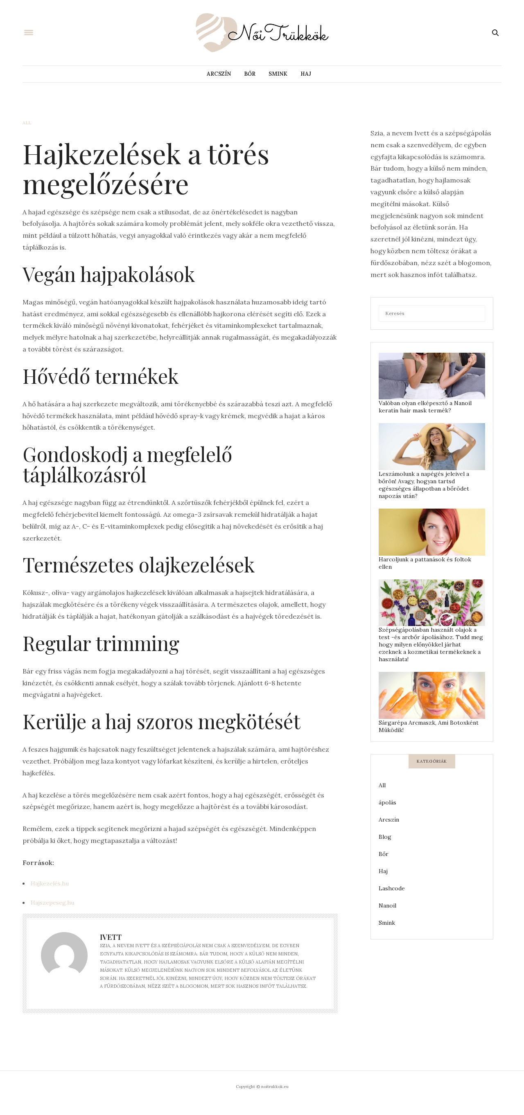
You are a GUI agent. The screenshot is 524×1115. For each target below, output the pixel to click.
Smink (278, 73)
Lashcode (392, 888)
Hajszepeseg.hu (52, 902)
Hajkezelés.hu (50, 883)
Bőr (249, 73)
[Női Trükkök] (262, 32)
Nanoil (387, 905)
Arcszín (219, 73)
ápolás (387, 802)
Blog (385, 836)
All (27, 123)
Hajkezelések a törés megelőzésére (146, 168)
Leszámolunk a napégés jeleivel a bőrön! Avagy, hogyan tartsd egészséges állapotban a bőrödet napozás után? (424, 485)
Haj (305, 73)
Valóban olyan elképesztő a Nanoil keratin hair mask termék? (425, 406)
